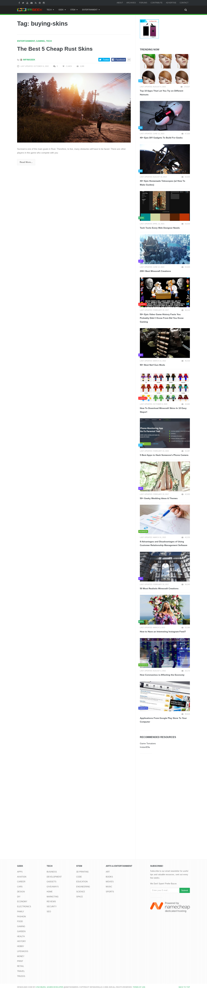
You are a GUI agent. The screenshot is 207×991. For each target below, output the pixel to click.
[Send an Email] (31, 3)
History (21, 941)
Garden (21, 931)
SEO (49, 911)
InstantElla (145, 747)
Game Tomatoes (148, 743)
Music (109, 887)
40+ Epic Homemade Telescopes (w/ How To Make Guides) (162, 183)
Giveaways (53, 887)
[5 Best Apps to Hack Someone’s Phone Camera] (165, 433)
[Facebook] (20, 3)
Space (79, 897)
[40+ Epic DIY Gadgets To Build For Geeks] (165, 116)
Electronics (24, 906)
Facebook (120, 59)
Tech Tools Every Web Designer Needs (160, 228)
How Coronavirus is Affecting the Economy (162, 675)
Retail (20, 966)
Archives (131, 3)
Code (79, 877)
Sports (110, 892)
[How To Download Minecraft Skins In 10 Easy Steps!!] (165, 386)
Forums (143, 3)
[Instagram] (44, 3)
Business (52, 872)
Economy (22, 901)
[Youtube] (27, 3)
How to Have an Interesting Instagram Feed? (163, 631)
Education (82, 882)
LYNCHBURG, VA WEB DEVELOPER (49, 987)
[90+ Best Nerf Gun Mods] (165, 343)
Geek (60, 10)
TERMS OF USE (139, 987)
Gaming (40, 41)
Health (21, 936)
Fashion (21, 916)
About (120, 3)
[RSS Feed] (36, 3)
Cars (20, 887)
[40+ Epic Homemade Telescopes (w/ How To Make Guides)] (165, 159)
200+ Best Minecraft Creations (155, 271)
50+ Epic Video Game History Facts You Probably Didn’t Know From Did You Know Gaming (162, 318)
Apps (20, 872)
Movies (110, 882)
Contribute (156, 3)
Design (21, 892)
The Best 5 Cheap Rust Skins (55, 49)
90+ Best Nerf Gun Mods (152, 365)
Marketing (52, 897)
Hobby (20, 946)
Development (54, 877)
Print (20, 961)
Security (52, 906)
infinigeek (28, 59)
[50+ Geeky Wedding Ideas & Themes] (165, 476)
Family (20, 911)
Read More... (26, 162)
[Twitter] (23, 3)
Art (108, 872)
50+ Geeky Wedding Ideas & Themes (159, 498)
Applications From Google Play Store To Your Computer (163, 720)
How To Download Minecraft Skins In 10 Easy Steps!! (163, 410)
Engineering (83, 887)
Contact (184, 3)
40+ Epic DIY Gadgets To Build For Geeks (161, 137)
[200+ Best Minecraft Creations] (165, 249)
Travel (21, 971)
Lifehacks (22, 951)
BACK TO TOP (184, 987)
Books (109, 877)
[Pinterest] (40, 3)
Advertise (171, 3)
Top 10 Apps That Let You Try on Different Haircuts (161, 93)
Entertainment (89, 10)
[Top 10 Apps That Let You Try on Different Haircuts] (165, 69)
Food (20, 921)
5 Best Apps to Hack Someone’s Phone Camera (164, 455)
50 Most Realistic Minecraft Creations (159, 588)
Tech (49, 10)
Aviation (21, 877)
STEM (72, 10)
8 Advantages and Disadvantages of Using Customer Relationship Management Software (163, 543)
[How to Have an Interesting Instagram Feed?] (165, 610)
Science (80, 892)
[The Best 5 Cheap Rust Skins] (74, 107)
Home (50, 892)
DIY (18, 897)
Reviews (51, 901)
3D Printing (82, 872)
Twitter (106, 59)
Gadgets (51, 882)
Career (21, 882)
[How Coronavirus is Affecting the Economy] (165, 653)
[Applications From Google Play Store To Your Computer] (165, 696)
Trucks (21, 976)
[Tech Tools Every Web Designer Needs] (165, 206)
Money (20, 956)
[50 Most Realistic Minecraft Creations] (165, 566)
